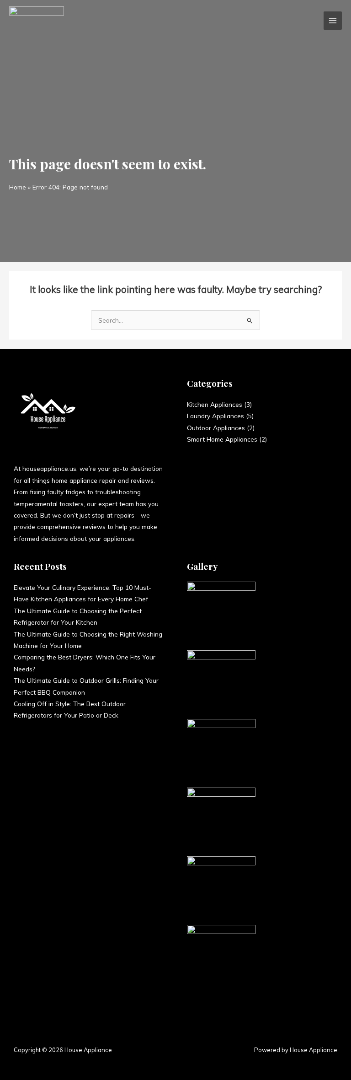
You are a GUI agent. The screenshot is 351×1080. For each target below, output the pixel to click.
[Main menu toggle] (333, 20)
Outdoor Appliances (216, 428)
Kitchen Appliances (214, 404)
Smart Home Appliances (222, 439)
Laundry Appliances (215, 416)
